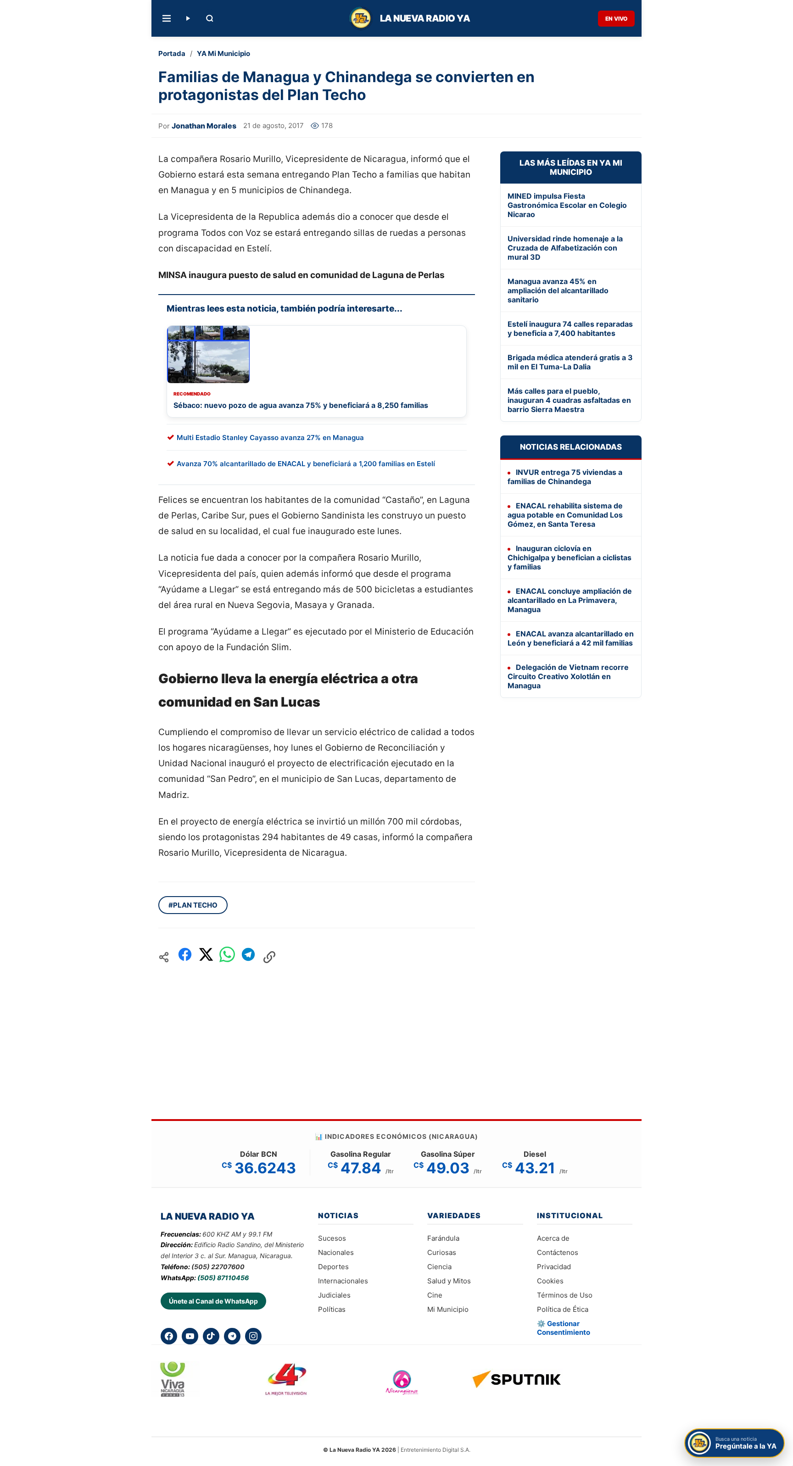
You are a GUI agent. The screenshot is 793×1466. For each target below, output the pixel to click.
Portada (171, 53)
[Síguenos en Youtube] (190, 1336)
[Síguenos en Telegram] (232, 1336)
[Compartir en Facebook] (185, 957)
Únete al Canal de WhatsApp (213, 1301)
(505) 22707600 (218, 1267)
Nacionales (336, 1252)
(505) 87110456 (223, 1278)
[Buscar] (210, 18)
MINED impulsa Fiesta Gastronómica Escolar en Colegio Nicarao (567, 205)
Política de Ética (562, 1309)
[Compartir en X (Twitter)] (206, 957)
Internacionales (343, 1280)
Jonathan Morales (204, 125)
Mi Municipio (448, 1309)
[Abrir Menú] (166, 18)
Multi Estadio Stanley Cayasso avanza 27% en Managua (270, 437)
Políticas (332, 1309)
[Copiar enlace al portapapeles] (269, 957)
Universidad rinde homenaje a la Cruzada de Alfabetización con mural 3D (565, 248)
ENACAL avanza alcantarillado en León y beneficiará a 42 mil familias (571, 638)
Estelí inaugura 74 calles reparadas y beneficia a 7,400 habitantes (570, 328)
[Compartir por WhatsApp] (227, 957)
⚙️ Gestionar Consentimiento (563, 1328)
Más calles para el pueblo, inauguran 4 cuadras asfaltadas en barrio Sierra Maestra (569, 400)
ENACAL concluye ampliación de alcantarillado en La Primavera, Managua (570, 600)
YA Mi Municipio (223, 53)
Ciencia (439, 1266)
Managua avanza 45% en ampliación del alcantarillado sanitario (558, 290)
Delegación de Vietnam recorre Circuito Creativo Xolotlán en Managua (568, 676)
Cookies (550, 1280)
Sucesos (332, 1238)
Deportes (333, 1266)
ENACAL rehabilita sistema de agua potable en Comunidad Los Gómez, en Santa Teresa (565, 515)
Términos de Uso (564, 1295)
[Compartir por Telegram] (248, 957)
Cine (434, 1295)
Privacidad (554, 1266)
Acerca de (553, 1238)
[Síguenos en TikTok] (211, 1336)
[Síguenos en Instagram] (253, 1336)
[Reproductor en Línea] (188, 18)
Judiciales (334, 1295)
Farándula (443, 1238)
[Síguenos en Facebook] (169, 1336)
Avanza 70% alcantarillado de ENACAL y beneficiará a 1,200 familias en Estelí (306, 463)
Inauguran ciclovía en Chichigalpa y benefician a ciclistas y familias (569, 557)
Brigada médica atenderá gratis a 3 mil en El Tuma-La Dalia (570, 362)
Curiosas (441, 1252)
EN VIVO (616, 18)
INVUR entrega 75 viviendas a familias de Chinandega (565, 477)
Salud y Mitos (449, 1280)
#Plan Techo (193, 905)
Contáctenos (557, 1252)
